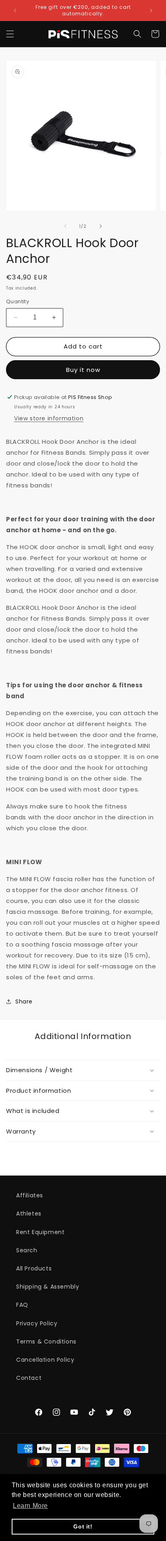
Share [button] (24, 1001)
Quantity (17, 301)
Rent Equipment (40, 1232)
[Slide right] (101, 226)
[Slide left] (65, 226)
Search (26, 1250)
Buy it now (83, 369)
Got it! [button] (82, 1526)
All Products (34, 1268)
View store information (48, 418)
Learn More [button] (30, 1505)
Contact (29, 1378)
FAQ (22, 1305)
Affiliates (29, 1195)
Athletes (29, 1213)
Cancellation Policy (45, 1360)
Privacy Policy (36, 1323)
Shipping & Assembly (47, 1287)
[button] (10, 34)
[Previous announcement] (15, 10)
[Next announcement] (151, 10)
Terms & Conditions (46, 1341)
